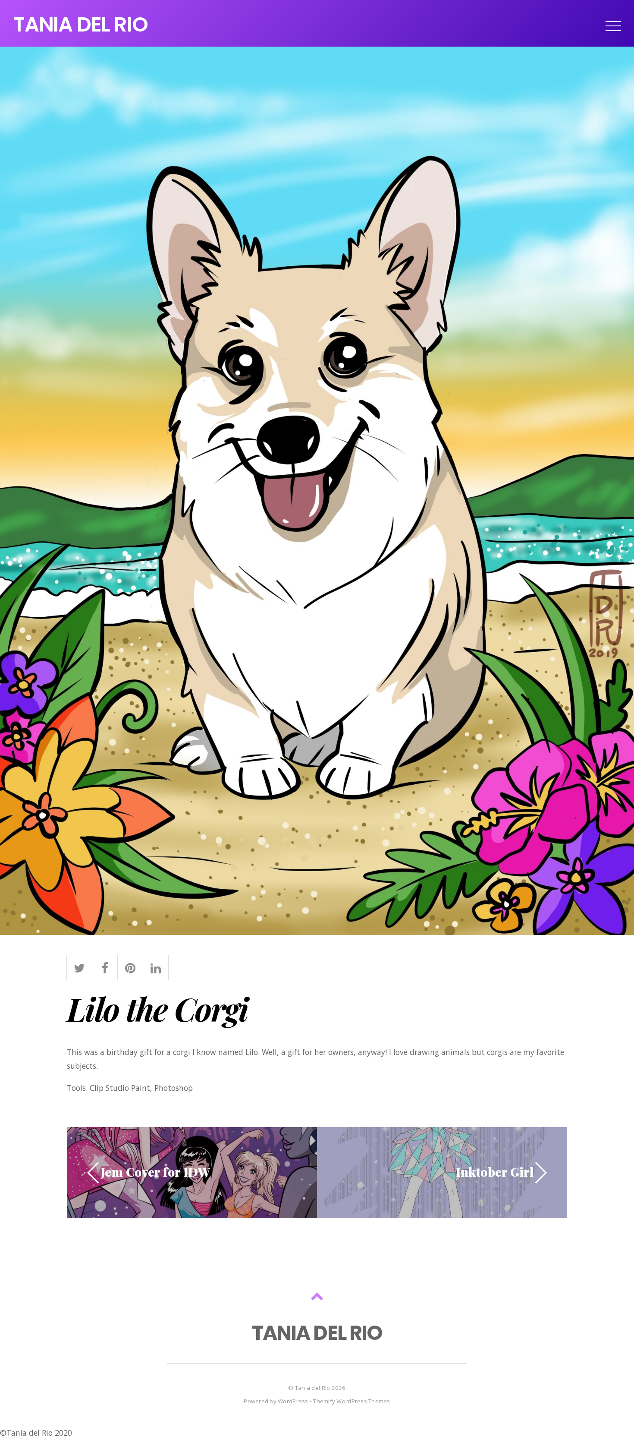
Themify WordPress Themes (351, 1401)
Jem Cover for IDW (155, 1172)
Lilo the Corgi (157, 1008)
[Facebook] (105, 966)
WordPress (293, 1401)
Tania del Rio (312, 1388)
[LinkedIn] (156, 966)
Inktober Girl (495, 1172)
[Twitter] (79, 966)
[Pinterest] (130, 966)
